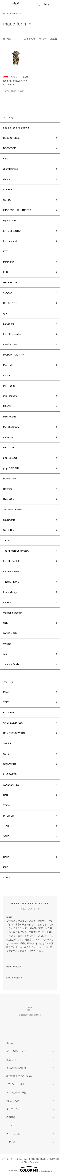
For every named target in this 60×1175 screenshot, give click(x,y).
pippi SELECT (10, 457)
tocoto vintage (10, 592)
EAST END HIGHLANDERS (17, 210)
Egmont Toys (9, 220)
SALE (6, 836)
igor (5, 313)
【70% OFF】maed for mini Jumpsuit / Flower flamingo (15, 80)
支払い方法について (16, 1067)
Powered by (13, 1170)
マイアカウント (14, 1108)
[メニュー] (55, 5)
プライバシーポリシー (17, 1084)
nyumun (47, 939)
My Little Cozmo (11, 426)
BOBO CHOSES (11, 137)
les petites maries (12, 334)
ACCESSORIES (11, 784)
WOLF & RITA (10, 633)
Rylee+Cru (8, 499)
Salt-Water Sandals (13, 509)
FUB (5, 272)
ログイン (10, 1125)
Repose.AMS (9, 478)
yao (5, 653)
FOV (5, 251)
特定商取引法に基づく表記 (19, 1076)
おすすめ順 (29, 38)
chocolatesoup (10, 168)
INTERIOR (8, 815)
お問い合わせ (13, 1141)
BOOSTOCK (9, 148)
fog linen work (10, 241)
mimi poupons (10, 395)
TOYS (6, 825)
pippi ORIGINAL (11, 468)
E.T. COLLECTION (12, 230)
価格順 (42, 38)
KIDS (5, 867)
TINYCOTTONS (11, 581)
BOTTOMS (8, 712)
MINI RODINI (9, 416)
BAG (5, 795)
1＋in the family (11, 664)
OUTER (7, 753)
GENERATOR (10, 282)
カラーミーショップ (9, 1158)
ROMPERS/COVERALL (15, 733)
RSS (8, 1100)
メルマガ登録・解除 (16, 1092)
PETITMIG (8, 447)
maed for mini (17, 13)
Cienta (6, 179)
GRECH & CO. (10, 303)
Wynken (7, 643)
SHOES (7, 743)
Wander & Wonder (12, 612)
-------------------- (11, 846)
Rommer (7, 488)
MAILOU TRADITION (13, 354)
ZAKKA (6, 805)
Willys (6, 623)
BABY (6, 857)
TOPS (6, 702)
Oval (37, 939)
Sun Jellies (9, 530)
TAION (6, 540)
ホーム (5, 13)
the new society (11, 571)
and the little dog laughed (16, 127)
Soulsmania (9, 519)
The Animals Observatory (16, 550)
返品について (13, 1059)
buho (5, 158)
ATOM (16, 1100)
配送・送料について (16, 1051)
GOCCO (7, 292)
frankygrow (8, 261)
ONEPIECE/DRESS (13, 722)
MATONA (7, 365)
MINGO (7, 406)
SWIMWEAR (9, 764)
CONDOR (8, 199)
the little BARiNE (11, 561)
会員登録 (10, 1117)
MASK (6, 691)
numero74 (8, 437)
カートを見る (13, 1133)
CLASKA (7, 189)
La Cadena (8, 323)
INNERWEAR (10, 774)
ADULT (6, 877)
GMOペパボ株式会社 (50, 1158)
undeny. (7, 602)
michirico (7, 375)
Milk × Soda (9, 385)
